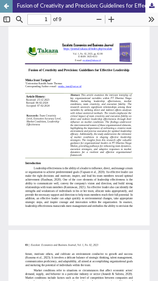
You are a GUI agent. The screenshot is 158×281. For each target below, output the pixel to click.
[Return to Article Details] (6, 6)
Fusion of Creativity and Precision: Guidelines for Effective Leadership (87, 6)
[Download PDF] (151, 6)
